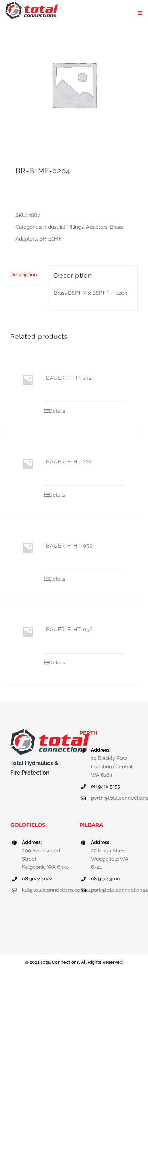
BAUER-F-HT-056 (69, 629)
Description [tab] (23, 275)
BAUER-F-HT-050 (69, 546)
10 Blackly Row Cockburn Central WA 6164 (112, 766)
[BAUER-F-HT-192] (28, 380)
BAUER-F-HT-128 (69, 462)
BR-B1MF (50, 239)
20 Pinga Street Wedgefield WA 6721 (109, 859)
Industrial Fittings (63, 227)
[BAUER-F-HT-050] (28, 548)
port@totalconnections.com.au (114, 890)
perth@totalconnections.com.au (114, 798)
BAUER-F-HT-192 (69, 378)
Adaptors (96, 227)
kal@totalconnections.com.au (45, 890)
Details (57, 411)
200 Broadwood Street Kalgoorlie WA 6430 (45, 859)
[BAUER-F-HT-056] (28, 631)
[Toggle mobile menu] (140, 13)
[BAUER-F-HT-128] (28, 464)
